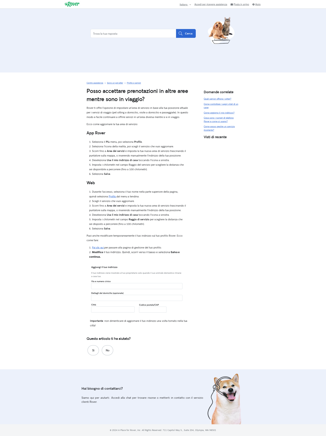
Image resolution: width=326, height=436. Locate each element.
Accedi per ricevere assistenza (210, 4)
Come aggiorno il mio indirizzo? (219, 112)
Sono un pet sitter (115, 82)
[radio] (93, 350)
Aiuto (258, 4)
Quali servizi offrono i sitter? (217, 98)
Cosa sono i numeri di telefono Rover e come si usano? (219, 119)
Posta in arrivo (241, 4)
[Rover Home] (72, 4)
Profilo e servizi (134, 82)
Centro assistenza (95, 82)
